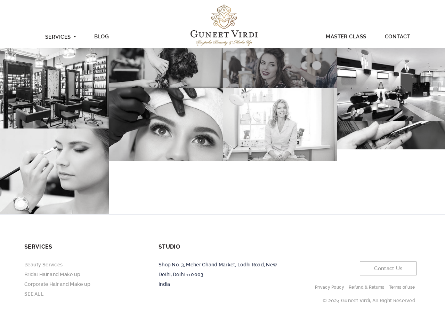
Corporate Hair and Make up (57, 284)
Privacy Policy (329, 287)
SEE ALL (33, 294)
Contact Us (388, 268)
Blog (101, 36)
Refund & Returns (366, 287)
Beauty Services (43, 264)
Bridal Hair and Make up (52, 274)
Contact (397, 36)
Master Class (346, 36)
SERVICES (58, 37)
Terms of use (402, 287)
